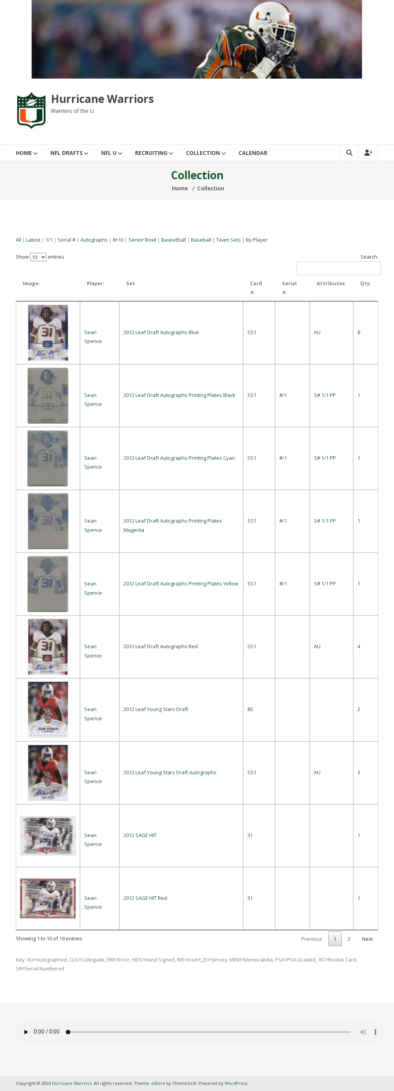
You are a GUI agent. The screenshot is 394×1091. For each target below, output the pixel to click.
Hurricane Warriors (102, 98)
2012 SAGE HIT (140, 835)
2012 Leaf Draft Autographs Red (161, 646)
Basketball (173, 239)
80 (250, 709)
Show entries (40, 256)
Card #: (256, 288)
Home (24, 152)
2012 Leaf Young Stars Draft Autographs (170, 772)
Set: (131, 283)
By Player (257, 239)
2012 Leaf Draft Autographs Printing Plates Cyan (179, 457)
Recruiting (151, 152)
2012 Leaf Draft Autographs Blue (161, 332)
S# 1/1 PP (325, 395)
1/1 (49, 239)
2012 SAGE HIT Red (145, 897)
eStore (158, 1083)
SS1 (251, 332)
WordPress (236, 1083)
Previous (311, 938)
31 (250, 835)
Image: (31, 283)
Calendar (253, 152)
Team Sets (228, 239)
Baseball (201, 239)
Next (367, 938)
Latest (33, 239)
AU (317, 332)
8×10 (118, 239)
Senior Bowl (142, 239)
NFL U (109, 152)
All (18, 239)
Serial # (66, 239)
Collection (203, 152)
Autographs (94, 239)
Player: (95, 283)
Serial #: (289, 288)
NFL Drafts (66, 152)
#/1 (283, 395)
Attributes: (331, 283)
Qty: (365, 283)
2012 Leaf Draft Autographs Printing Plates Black (179, 395)
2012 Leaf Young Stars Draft (156, 709)
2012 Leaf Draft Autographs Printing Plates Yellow (181, 583)
